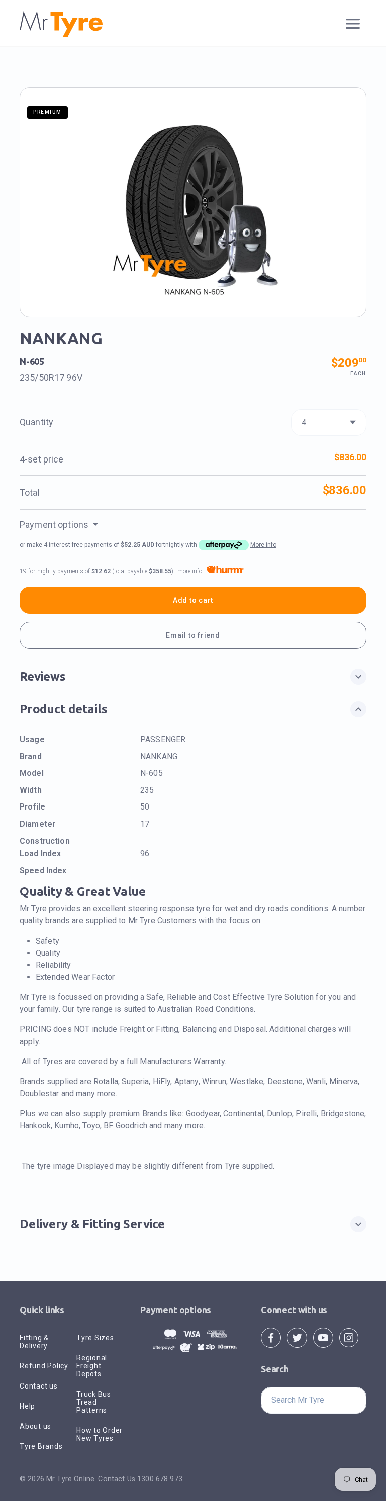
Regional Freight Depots (91, 1366)
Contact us (39, 1386)
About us (35, 1426)
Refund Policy (44, 1366)
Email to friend (193, 635)
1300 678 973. (160, 1479)
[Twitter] (297, 1337)
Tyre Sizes (95, 1338)
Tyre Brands (41, 1446)
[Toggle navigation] (353, 24)
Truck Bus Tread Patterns (93, 1402)
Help (27, 1406)
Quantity (36, 422)
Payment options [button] (55, 524)
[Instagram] (348, 1337)
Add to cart (193, 600)
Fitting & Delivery (34, 1342)
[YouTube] (323, 1337)
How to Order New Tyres (99, 1434)
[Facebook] (271, 1337)
